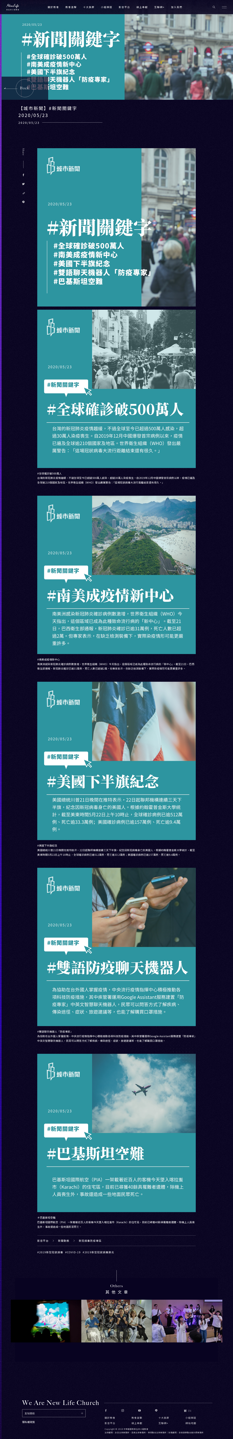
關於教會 (110, 1417)
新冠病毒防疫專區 (90, 1241)
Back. (25, 88)
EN (189, 1410)
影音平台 (43, 1241)
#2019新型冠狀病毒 (50, 1252)
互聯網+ (159, 7)
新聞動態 (63, 1241)
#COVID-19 (73, 1252)
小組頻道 (106, 7)
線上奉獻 (137, 1423)
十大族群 (164, 1417)
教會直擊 (137, 1417)
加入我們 (176, 7)
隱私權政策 (28, 1422)
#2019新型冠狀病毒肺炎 (98, 1252)
